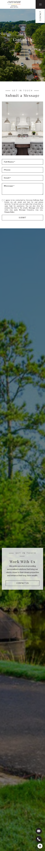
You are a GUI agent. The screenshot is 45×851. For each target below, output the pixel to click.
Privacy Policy (9, 212)
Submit (22, 217)
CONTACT (40, 16)
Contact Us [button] (22, 583)
